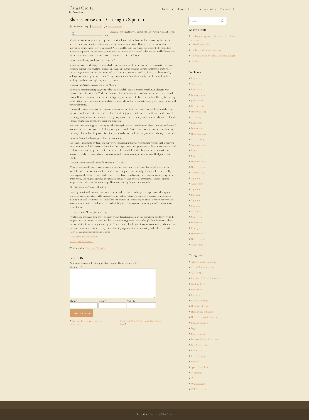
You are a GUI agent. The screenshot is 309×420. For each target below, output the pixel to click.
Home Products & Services (204, 317)
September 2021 (198, 200)
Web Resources (198, 389)
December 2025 (198, 106)
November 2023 (198, 167)
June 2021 (195, 205)
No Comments (115, 26)
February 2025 (198, 128)
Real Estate (196, 350)
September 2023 (198, 178)
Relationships (198, 356)
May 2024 (195, 150)
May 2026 (195, 78)
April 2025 (196, 117)
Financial (195, 295)
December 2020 (198, 233)
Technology (196, 372)
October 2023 (197, 172)
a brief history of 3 (200, 44)
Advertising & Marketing (203, 261)
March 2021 (196, 216)
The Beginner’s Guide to (81, 241)
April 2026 (196, 83)
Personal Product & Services (204, 339)
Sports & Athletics (95, 248)
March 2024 (196, 156)
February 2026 (198, 95)
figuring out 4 (198, 61)
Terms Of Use (229, 9)
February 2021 (197, 222)
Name (73, 300)
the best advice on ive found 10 (206, 50)
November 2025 (198, 111)
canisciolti (97, 26)
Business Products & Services (205, 278)
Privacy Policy (207, 9)
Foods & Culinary (199, 300)
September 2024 (199, 144)
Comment (76, 267)
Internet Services (199, 322)
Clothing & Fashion (200, 284)
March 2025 (196, 122)
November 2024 (198, 133)
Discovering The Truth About (84, 236)
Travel (194, 378)
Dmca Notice (186, 9)
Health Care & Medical (202, 311)
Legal (193, 328)
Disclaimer (168, 9)
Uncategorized (198, 383)
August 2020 (197, 244)
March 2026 (196, 89)
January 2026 (197, 100)
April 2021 (196, 211)
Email (102, 300)
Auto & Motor (198, 272)
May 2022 (195, 194)
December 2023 (198, 161)
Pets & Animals (199, 345)
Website (131, 300)
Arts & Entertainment (202, 267)
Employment (197, 289)
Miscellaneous (198, 333)
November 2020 (198, 239)
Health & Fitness (199, 306)
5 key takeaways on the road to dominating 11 (213, 55)
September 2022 (198, 189)
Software (195, 361)
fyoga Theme (143, 414)
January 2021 (197, 228)
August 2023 (197, 183)
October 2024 (197, 139)
